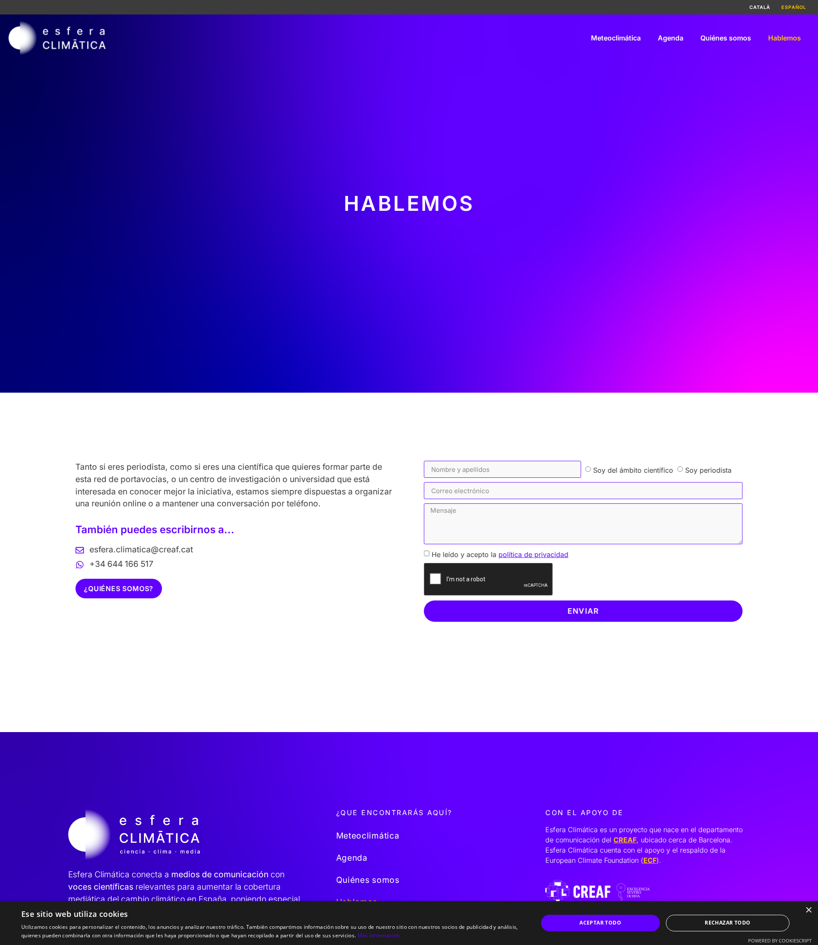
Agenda (670, 38)
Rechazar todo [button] (727, 922)
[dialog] (409, 923)
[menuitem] (760, 7)
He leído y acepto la (500, 554)
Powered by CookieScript (780, 940)
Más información (378, 935)
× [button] (808, 910)
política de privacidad (533, 554)
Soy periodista (708, 469)
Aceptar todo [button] (600, 922)
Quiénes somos (725, 38)
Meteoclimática (616, 38)
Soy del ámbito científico (633, 469)
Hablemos (784, 38)
